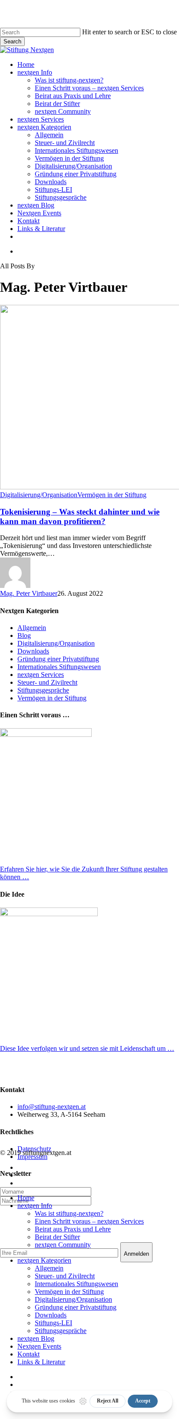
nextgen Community (63, 1244)
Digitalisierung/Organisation (38, 494)
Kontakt (28, 1354)
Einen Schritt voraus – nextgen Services (89, 1221)
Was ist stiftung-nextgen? (69, 1213)
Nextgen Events (39, 1346)
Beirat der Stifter (57, 1237)
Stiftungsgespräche (43, 690)
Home (25, 1197)
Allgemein (31, 627)
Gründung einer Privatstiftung (58, 659)
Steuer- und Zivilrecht (47, 682)
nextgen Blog (35, 1338)
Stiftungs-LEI (53, 1323)
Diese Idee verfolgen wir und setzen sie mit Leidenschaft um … (87, 1048)
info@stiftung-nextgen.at (51, 1106)
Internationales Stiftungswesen (59, 666)
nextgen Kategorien (44, 1260)
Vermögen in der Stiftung (111, 494)
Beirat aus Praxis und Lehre (73, 1229)
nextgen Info (34, 1205)
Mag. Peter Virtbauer (28, 593)
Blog (24, 635)
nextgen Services (40, 674)
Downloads (33, 651)
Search (12, 41)
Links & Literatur (41, 1362)
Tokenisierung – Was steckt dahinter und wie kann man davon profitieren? (79, 516)
